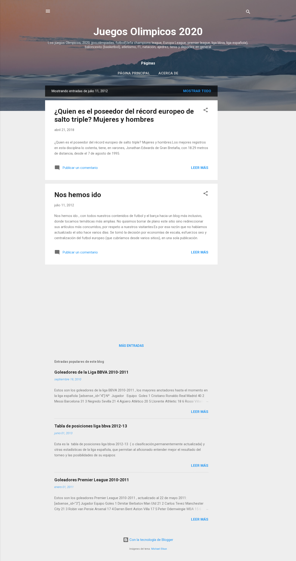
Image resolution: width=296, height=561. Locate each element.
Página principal (134, 73)
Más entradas (131, 346)
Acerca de (168, 73)
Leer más (199, 168)
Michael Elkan (159, 548)
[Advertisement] (236, 154)
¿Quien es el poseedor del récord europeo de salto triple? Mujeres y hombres (124, 115)
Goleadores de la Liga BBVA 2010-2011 (91, 372)
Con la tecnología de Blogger (151, 540)
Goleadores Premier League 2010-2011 (91, 479)
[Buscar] (248, 13)
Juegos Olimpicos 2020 (148, 31)
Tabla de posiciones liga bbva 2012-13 (90, 426)
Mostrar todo (197, 91)
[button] (205, 110)
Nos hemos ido (77, 195)
